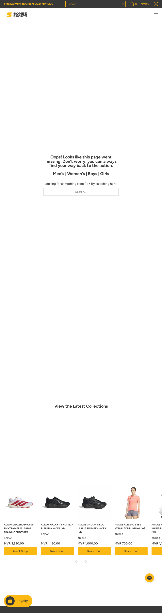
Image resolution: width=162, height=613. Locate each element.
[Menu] (155, 15)
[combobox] (93, 4)
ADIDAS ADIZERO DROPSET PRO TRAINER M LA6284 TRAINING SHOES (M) (19, 528)
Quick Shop (20, 551)
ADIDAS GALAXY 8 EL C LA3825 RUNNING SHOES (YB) (92, 528)
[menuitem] (139, 4)
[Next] (85, 561)
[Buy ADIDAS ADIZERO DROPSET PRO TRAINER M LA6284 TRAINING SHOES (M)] (20, 502)
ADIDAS (8, 538)
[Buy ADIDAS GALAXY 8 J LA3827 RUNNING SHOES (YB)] (57, 502)
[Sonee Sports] (17, 15)
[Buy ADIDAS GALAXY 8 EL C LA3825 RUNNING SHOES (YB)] (94, 502)
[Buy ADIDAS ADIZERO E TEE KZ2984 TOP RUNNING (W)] (131, 502)
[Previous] (76, 561)
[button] (149, 577)
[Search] (123, 4)
